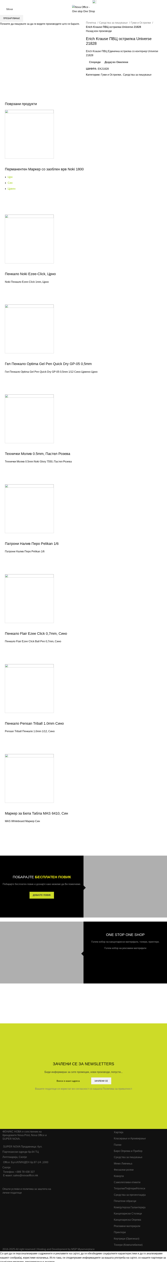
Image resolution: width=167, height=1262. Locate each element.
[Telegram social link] (86, 2)
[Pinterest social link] (78, 2)
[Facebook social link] (71, 2)
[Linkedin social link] (82, 2)
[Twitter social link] (74, 2)
